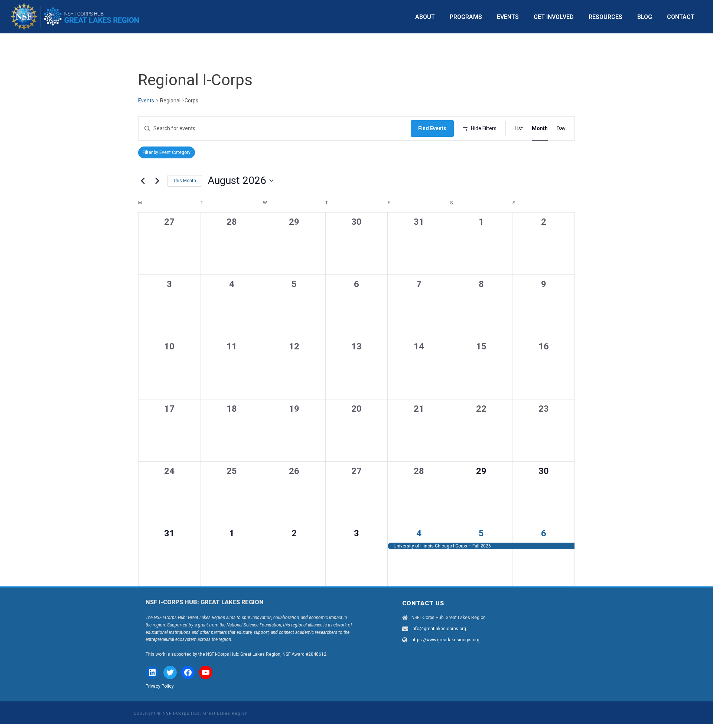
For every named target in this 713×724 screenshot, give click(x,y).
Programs (466, 16)
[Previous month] (142, 180)
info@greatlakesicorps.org (438, 628)
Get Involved (554, 16)
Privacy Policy (160, 686)
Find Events (432, 128)
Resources (605, 16)
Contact (680, 16)
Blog (644, 16)
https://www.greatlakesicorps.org (445, 639)
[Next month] (157, 180)
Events (508, 16)
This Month (184, 180)
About (425, 16)
